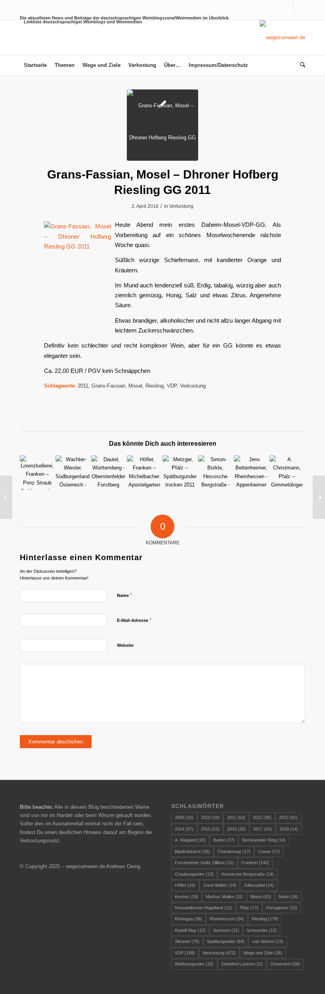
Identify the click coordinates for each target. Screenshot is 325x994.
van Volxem (267, 941)
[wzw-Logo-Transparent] (282, 37)
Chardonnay (234, 851)
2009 (184, 817)
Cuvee (269, 851)
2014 (184, 829)
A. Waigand (190, 840)
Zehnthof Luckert (242, 964)
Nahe (288, 896)
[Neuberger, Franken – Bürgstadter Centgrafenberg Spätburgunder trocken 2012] (6, 497)
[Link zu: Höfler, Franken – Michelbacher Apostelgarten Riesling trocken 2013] (144, 472)
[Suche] (300, 65)
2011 (83, 386)
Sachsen (226, 930)
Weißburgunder (194, 964)
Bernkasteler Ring (264, 840)
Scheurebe (262, 930)
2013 (288, 817)
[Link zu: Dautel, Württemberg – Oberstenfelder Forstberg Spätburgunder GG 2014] (108, 472)
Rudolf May (190, 930)
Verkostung (181, 206)
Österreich (285, 964)
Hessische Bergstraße (247, 874)
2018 (288, 829)
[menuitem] (81, 22)
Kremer (186, 896)
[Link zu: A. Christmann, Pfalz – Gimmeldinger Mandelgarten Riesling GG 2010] (287, 472)
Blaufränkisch (192, 851)
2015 (210, 829)
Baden (224, 840)
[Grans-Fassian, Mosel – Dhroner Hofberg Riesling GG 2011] (162, 125)
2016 (236, 829)
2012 (262, 817)
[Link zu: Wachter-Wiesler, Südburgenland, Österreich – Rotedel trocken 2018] (72, 472)
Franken (255, 862)
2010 (210, 817)
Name (124, 595)
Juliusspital (259, 885)
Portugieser (281, 907)
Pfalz (249, 907)
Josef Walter (219, 885)
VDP (172, 386)
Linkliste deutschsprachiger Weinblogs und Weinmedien (83, 21)
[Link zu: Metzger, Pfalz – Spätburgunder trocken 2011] (179, 472)
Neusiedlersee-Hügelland (203, 907)
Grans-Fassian (108, 386)
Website (125, 645)
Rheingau (188, 918)
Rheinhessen (227, 918)
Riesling (154, 386)
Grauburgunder (194, 874)
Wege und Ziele (262, 952)
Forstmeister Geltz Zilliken (204, 862)
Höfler (185, 885)
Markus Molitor (224, 896)
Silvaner (187, 941)
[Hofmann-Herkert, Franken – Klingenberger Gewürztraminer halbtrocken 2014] (319, 497)
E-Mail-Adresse (134, 620)
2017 (262, 829)
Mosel (135, 386)
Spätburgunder (226, 941)
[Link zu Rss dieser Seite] (299, 6)
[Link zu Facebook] (287, 6)
